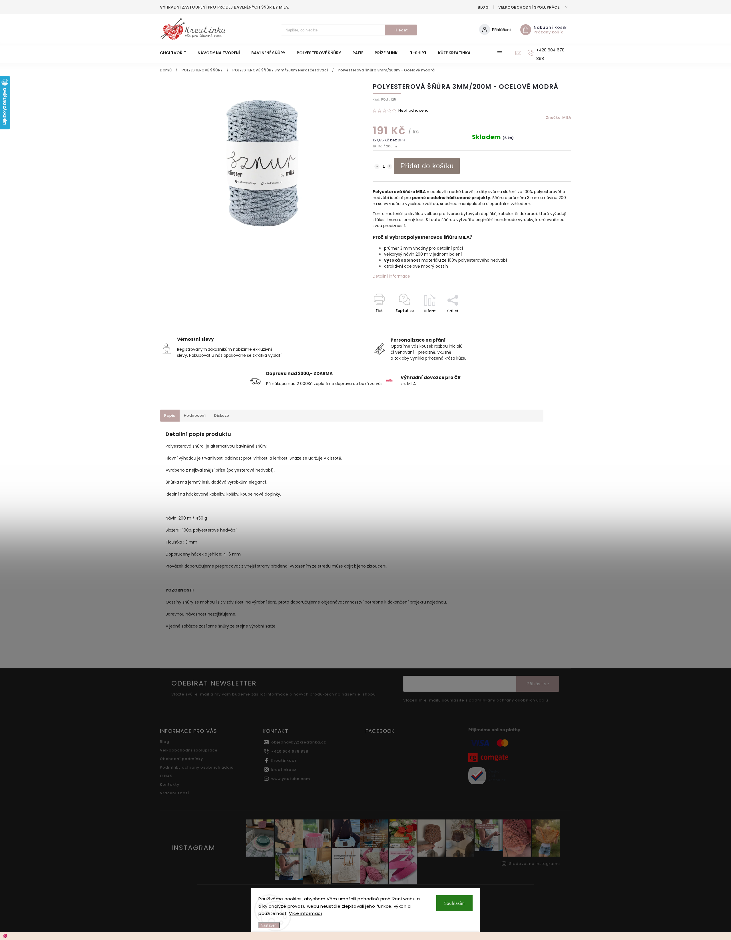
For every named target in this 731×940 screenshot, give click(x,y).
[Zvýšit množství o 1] (389, 166)
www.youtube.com (290, 778)
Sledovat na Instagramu (534, 863)
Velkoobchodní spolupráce (529, 7)
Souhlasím (454, 903)
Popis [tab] (169, 415)
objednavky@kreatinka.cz (298, 742)
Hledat (401, 30)
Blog (483, 7)
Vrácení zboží (174, 793)
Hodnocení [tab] (195, 415)
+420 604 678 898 (289, 751)
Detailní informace (391, 276)
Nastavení (269, 925)
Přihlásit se (538, 683)
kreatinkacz (283, 769)
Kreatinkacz (284, 760)
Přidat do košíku (427, 166)
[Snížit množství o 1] (376, 166)
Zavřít (552, 321)
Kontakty (169, 784)
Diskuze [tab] (221, 415)
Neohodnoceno (413, 111)
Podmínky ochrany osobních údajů (197, 767)
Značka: (558, 117)
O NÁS (166, 775)
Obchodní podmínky (181, 758)
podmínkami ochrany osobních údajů (508, 700)
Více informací (305, 913)
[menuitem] (176, 53)
